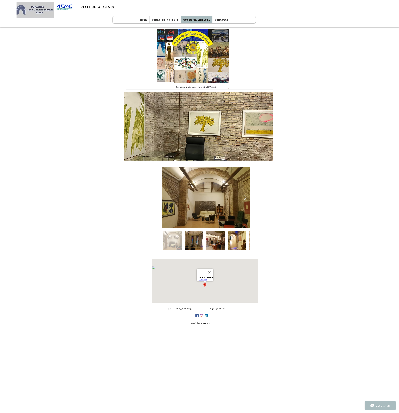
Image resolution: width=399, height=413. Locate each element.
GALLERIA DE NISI (98, 7)
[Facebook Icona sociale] (197, 315)
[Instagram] (201, 315)
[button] (198, 126)
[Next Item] (245, 198)
